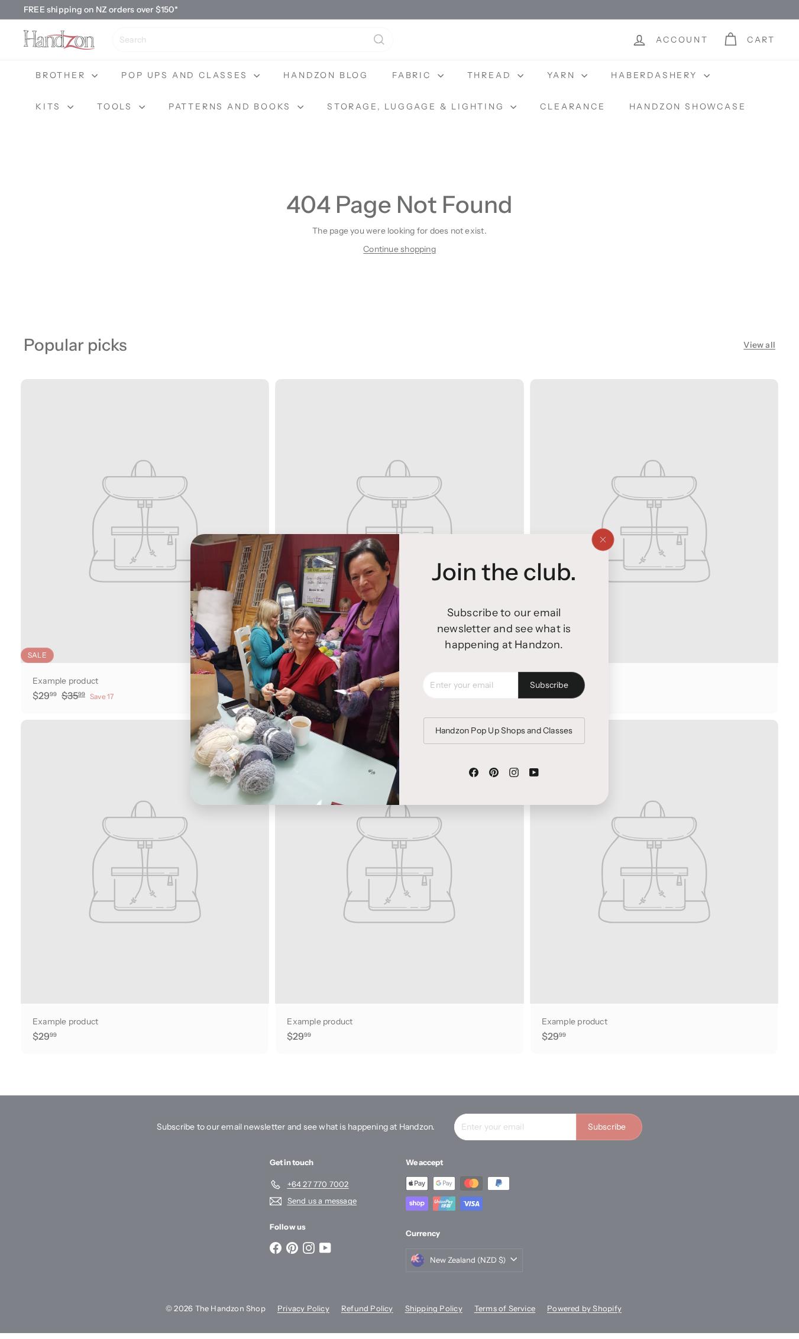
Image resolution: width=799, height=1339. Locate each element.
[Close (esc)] (602, 540)
